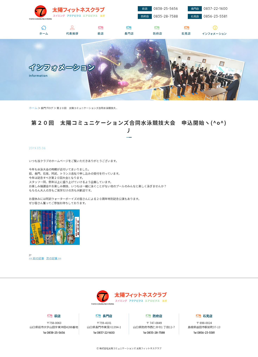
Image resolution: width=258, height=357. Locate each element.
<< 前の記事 (36, 258)
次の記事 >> (53, 258)
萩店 (57, 315)
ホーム (33, 108)
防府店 (157, 315)
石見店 (207, 315)
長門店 (107, 315)
